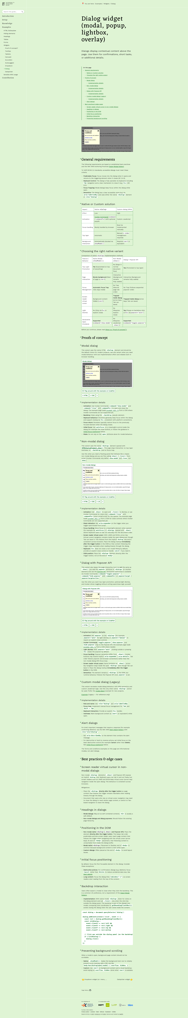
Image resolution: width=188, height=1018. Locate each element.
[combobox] (13, 11)
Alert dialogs (91, 101)
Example (85, 694)
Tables (6, 39)
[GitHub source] (90, 990)
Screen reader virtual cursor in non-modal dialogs (102, 107)
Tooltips (8, 51)
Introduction (8, 16)
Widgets (6, 45)
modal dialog (100, 691)
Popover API (101, 571)
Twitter (114, 1011)
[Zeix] (122, 1005)
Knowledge (7, 23)
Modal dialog (91, 80)
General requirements (92, 70)
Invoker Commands (101, 217)
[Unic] (107, 1005)
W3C (92, 1014)
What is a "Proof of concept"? (116, 329)
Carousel (8, 57)
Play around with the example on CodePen (100, 391)
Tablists (8, 54)
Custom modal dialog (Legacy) (96, 96)
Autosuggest (9, 63)
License (92, 1011)
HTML (86, 395)
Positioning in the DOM (94, 111)
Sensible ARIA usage (11, 74)
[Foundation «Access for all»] (87, 1005)
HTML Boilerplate (10, 30)
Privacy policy (85, 1011)
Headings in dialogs (93, 109)
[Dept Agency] (101, 1005)
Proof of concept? (11, 48)
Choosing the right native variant (97, 75)
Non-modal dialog (92, 85)
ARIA (104, 1014)
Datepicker (9, 72)
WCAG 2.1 (97, 1014)
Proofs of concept (90, 78)
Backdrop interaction (93, 116)
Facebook (108, 1011)
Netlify (121, 1014)
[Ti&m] (130, 1005)
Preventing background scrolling (97, 118)
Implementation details (95, 83)
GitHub (102, 1011)
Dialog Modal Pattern (116, 166)
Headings (7, 36)
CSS (93, 395)
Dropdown (8, 66)
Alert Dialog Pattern (117, 730)
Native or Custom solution (95, 73)
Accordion (8, 60)
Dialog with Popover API (94, 91)
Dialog (10, 69)
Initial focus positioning (94, 114)
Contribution (8, 77)
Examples (6, 27)
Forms (6, 42)
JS (99, 501)
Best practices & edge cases (94, 104)
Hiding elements (9, 33)
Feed (97, 1011)
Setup (4, 19)
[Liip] (114, 1005)
